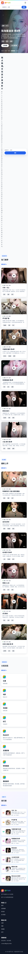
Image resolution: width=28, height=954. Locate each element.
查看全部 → (4, 264)
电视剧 (2, 929)
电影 (2, 926)
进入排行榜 (14, 45)
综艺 (2, 932)
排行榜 (2, 911)
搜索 (24, 7)
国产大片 (8, 3)
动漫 (2, 923)
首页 (2, 905)
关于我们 (3, 914)
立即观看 (5, 45)
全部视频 (3, 908)
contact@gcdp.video (6, 943)
